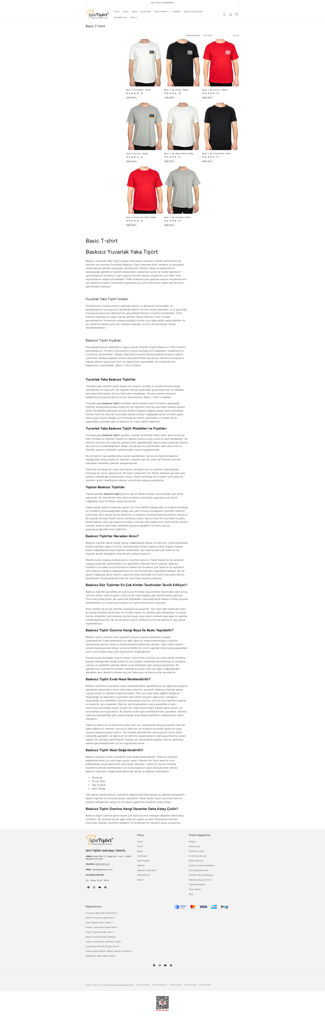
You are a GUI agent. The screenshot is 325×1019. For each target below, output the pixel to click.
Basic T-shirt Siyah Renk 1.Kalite (216, 153)
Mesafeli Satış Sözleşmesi (201, 875)
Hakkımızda (194, 846)
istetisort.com (98, 985)
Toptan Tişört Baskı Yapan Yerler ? (102, 927)
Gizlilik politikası (143, 985)
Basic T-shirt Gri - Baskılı (137, 153)
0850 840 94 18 (102, 864)
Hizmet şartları (176, 985)
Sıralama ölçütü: (193, 35)
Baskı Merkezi (143, 860)
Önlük (140, 846)
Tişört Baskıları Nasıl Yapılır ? (99, 922)
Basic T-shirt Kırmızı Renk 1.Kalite (141, 217)
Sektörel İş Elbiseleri (146, 870)
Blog (191, 894)
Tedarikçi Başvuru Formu (200, 880)
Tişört (140, 841)
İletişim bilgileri (205, 985)
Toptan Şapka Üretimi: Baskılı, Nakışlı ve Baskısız (109, 951)
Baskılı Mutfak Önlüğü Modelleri (101, 937)
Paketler (141, 865)
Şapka (140, 851)
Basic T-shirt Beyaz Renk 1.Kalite (178, 153)
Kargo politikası (190, 985)
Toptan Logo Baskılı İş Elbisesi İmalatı (103, 941)
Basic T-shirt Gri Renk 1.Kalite (177, 217)
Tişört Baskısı (195, 889)
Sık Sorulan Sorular (198, 856)
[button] (162, 11)
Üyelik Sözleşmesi (197, 884)
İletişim (140, 880)
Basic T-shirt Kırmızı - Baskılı (215, 90)
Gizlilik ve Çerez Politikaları (202, 865)
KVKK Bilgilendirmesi (198, 870)
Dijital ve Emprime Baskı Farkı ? (100, 918)
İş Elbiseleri (142, 856)
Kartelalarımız (143, 875)
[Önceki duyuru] (86, 2)
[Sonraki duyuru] (238, 2)
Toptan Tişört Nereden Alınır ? (100, 932)
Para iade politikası (159, 985)
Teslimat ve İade (196, 851)
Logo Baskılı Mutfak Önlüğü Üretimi (102, 946)
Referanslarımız (196, 860)
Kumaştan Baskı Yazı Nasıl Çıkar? (101, 913)
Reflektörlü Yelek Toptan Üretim (101, 956)
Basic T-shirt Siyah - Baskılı (176, 90)
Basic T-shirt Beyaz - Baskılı (138, 90)
